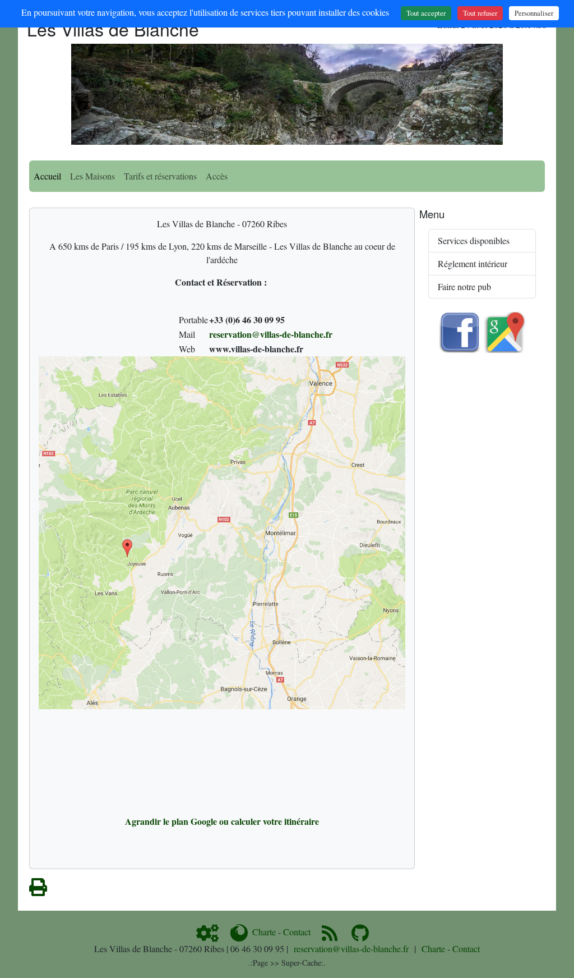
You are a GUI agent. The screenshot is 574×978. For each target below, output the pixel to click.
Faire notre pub (464, 286)
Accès (217, 176)
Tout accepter (426, 13)
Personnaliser (534, 13)
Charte (264, 932)
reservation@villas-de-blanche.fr (270, 334)
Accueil (47, 176)
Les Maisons (92, 176)
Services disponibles (474, 240)
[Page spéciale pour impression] (38, 890)
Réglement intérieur (472, 263)
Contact (297, 932)
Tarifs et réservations (160, 176)
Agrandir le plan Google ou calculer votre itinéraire (222, 821)
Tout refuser (480, 13)
